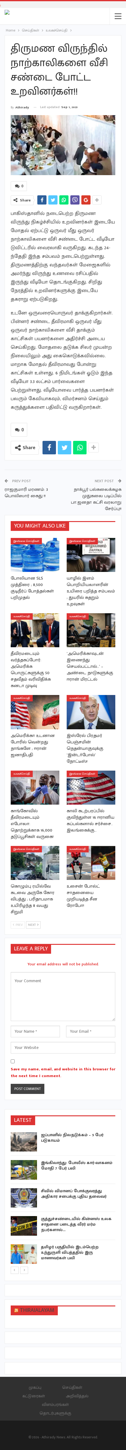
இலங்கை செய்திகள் (26, 541)
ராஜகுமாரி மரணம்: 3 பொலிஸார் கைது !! (26, 493)
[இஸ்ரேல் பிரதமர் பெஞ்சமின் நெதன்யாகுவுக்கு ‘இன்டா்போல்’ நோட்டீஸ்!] (91, 712)
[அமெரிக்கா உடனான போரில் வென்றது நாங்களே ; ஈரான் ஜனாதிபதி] (35, 712)
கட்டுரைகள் (33, 1395)
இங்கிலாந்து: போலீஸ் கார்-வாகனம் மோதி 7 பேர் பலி (76, 1165)
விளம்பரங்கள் (55, 1404)
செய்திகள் (72, 1387)
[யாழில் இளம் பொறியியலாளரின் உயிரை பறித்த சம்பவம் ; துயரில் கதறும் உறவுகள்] (91, 555)
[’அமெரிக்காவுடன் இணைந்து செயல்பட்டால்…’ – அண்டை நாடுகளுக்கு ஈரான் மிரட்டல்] (91, 630)
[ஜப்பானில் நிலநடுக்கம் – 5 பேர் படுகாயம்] (24, 1142)
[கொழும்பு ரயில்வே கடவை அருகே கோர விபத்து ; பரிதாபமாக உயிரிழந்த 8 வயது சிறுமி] (35, 863)
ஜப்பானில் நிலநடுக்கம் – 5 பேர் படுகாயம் (72, 1137)
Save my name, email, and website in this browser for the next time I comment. (63, 1072)
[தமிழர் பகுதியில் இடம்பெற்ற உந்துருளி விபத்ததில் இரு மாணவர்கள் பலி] (24, 1254)
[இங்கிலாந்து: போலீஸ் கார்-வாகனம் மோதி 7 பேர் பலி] (24, 1170)
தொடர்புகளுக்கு (55, 1413)
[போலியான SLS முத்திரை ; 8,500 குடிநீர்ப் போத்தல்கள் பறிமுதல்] (35, 555)
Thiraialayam (37, 1310)
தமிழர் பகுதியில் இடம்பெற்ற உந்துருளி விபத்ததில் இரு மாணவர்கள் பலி (69, 1252)
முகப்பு (35, 1387)
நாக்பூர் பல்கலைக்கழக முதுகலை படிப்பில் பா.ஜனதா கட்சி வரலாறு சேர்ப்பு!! (96, 499)
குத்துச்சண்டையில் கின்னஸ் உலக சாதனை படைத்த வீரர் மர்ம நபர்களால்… (76, 1224)
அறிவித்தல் (77, 1395)
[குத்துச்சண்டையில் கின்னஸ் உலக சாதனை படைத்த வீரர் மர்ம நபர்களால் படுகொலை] (24, 1226)
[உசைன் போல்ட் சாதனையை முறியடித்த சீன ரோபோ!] (91, 863)
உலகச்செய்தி (21, 616)
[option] (63, 1199)
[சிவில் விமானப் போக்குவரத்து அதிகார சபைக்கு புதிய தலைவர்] (24, 1198)
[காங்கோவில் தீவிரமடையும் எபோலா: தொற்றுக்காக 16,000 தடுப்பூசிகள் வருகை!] (35, 788)
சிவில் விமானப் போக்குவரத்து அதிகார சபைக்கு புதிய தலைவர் (73, 1193)
